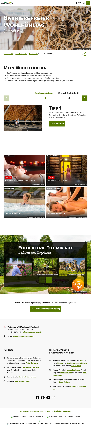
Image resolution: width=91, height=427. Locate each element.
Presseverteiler (66, 373)
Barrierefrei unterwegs (27, 377)
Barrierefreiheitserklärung (61, 411)
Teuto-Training (64, 382)
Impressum (45, 411)
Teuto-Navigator (32, 363)
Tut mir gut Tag (33, 54)
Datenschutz (35, 411)
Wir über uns (24, 411)
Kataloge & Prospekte (31, 367)
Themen (60, 363)
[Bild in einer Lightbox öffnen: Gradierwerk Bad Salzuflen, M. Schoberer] (23, 118)
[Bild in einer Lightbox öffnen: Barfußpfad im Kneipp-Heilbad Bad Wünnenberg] (45, 267)
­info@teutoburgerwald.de (32, 332)
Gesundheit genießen (21, 54)
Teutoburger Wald (8, 54)
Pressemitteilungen (72, 370)
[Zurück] (6, 98)
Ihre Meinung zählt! (22, 381)
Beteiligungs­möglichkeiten (77, 363)
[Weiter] (84, 98)
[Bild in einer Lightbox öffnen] (19, 267)
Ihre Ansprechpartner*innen (23, 337)
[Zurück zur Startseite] (7, 3)
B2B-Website (76, 366)
